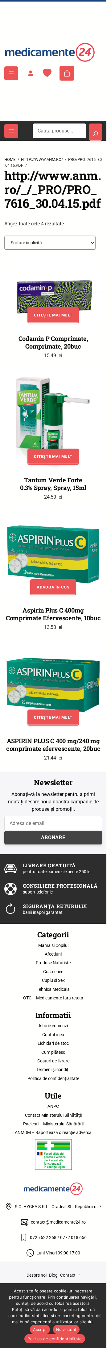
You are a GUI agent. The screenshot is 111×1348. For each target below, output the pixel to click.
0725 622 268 (43, 1237)
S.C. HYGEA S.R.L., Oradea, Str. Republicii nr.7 (58, 1206)
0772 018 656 (73, 1237)
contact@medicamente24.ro (58, 1222)
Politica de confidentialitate (54, 1338)
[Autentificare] (30, 73)
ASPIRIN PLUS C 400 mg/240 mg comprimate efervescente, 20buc (53, 744)
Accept (40, 1329)
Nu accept (66, 1329)
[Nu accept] (99, 1315)
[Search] (95, 132)
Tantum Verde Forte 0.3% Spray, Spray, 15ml (53, 484)
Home (9, 159)
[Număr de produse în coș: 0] (67, 73)
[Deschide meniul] (11, 73)
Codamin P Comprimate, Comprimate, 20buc (53, 342)
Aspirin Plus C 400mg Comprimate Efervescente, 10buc (53, 614)
